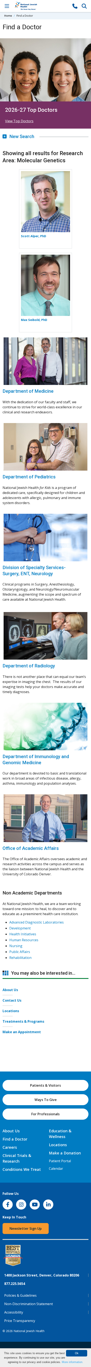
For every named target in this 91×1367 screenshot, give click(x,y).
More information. (72, 1362)
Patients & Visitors (45, 1085)
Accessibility (13, 1312)
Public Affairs (19, 951)
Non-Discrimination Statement (28, 1304)
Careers (10, 1147)
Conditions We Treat (22, 1169)
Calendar (56, 1168)
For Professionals (45, 1114)
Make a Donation (65, 1152)
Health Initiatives (22, 934)
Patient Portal (60, 1161)
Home (8, 15)
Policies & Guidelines (20, 1295)
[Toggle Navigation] (7, 6)
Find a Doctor (15, 1139)
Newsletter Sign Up (26, 1228)
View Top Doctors (19, 121)
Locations (11, 1011)
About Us (10, 990)
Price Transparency (19, 1320)
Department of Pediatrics (29, 476)
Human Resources (23, 940)
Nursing (15, 946)
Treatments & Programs (23, 1021)
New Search (21, 136)
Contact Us (12, 1000)
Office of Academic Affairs (31, 848)
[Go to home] (40, 6)
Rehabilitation (20, 957)
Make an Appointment (22, 1032)
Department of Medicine (28, 391)
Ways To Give (45, 1099)
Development (20, 928)
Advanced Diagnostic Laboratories (36, 922)
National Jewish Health (29, 1331)
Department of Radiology (29, 665)
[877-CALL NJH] (75, 6)
